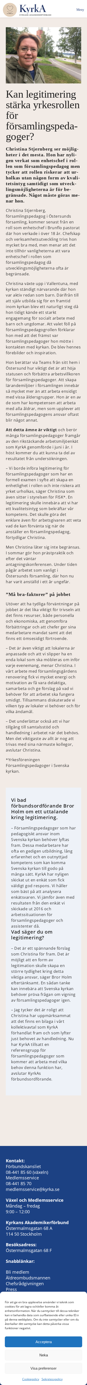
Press (11, 1289)
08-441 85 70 (18, 1183)
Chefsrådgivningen (25, 1283)
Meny (80, 10)
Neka (43, 1355)
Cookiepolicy (30, 1379)
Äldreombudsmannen (28, 1278)
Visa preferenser (43, 1368)
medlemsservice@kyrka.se (32, 1189)
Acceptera (44, 1342)
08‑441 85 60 (18, 1172)
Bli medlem (17, 1272)
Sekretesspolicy (52, 1379)
